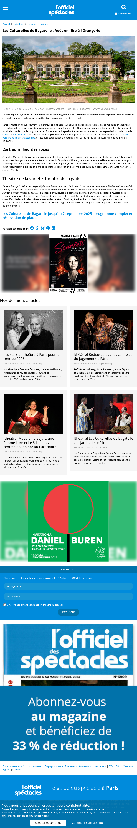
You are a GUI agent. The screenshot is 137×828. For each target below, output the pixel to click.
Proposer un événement (78, 766)
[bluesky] (42, 228)
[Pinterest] (48, 228)
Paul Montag (19, 134)
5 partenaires (26, 812)
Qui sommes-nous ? (13, 766)
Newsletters (100, 766)
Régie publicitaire (54, 766)
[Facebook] (32, 228)
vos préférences (82, 812)
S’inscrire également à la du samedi (35, 604)
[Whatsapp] (37, 228)
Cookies (16, 769)
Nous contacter (34, 766)
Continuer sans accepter (88, 823)
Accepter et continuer (48, 823)
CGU (118, 766)
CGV (110, 766)
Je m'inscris (68, 612)
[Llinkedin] (53, 228)
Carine (5, 134)
